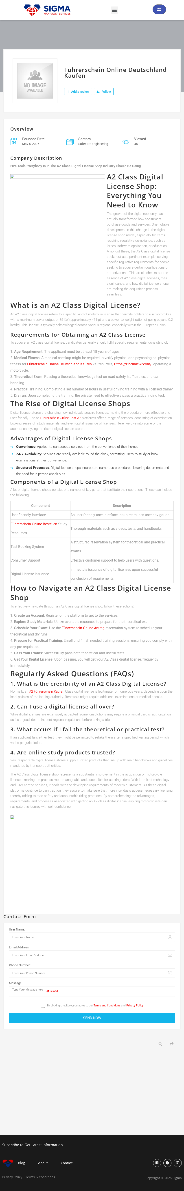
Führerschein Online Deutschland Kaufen (59, 364)
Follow (106, 91)
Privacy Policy (134, 1005)
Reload (53, 991)
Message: (15, 983)
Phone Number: (20, 965)
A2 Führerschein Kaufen (46, 691)
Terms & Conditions (40, 1177)
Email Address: (19, 947)
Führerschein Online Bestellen (34, 524)
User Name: (17, 929)
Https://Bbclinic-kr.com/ (133, 364)
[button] (114, 10)
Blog (21, 1163)
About (43, 1163)
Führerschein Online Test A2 (60, 418)
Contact (66, 1163)
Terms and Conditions (107, 1005)
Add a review (79, 91)
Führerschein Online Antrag (83, 628)
